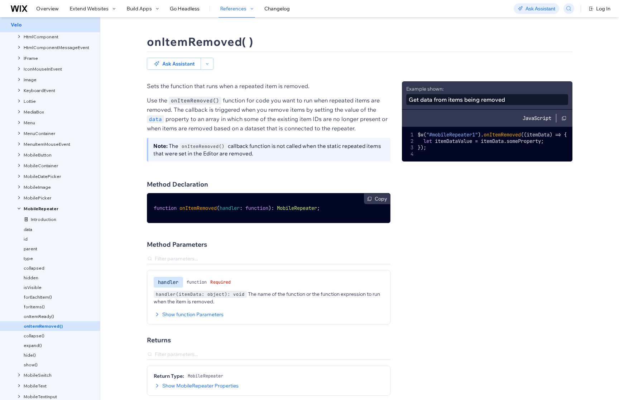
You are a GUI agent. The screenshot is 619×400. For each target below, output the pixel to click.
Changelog (277, 8)
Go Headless (185, 8)
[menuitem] (50, 24)
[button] (174, 63)
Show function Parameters (193, 314)
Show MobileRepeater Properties (200, 385)
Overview (47, 8)
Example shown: (424, 89)
